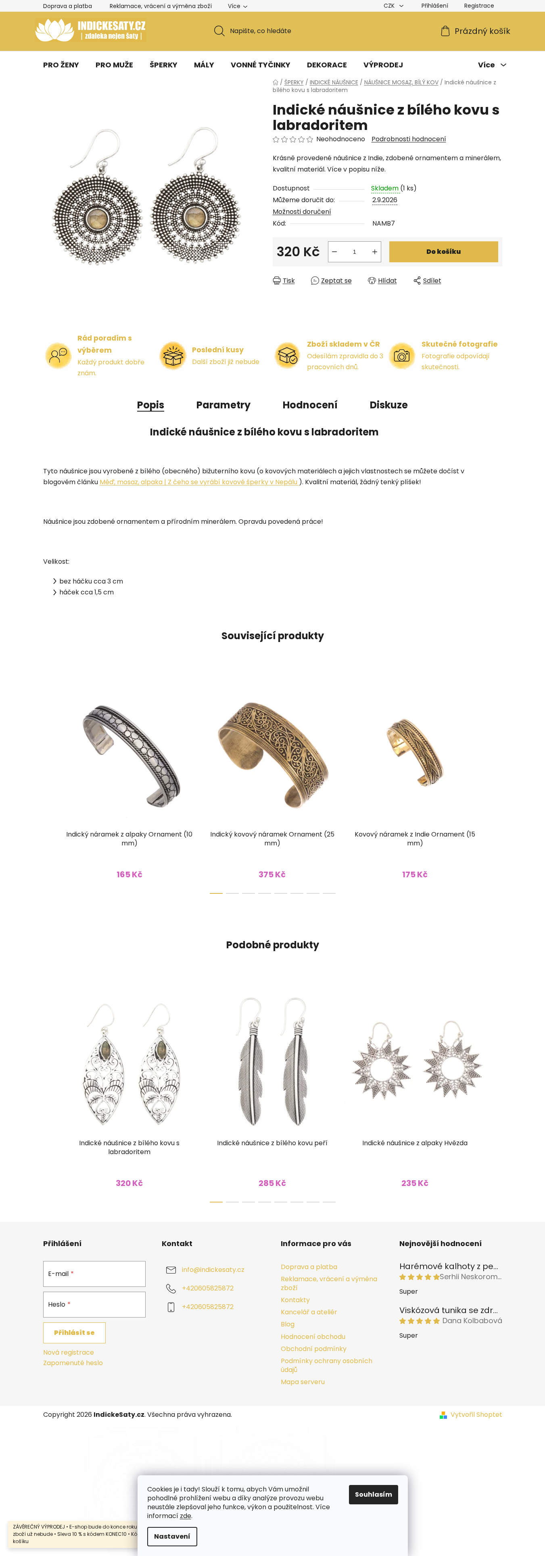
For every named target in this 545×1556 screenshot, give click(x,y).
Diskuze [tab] (389, 405)
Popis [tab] (150, 405)
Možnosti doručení (302, 211)
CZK (390, 6)
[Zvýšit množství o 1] (375, 252)
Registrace (479, 6)
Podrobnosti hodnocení (409, 139)
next (495, 786)
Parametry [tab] (223, 405)
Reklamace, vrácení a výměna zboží (161, 6)
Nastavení (172, 1536)
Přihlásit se (74, 1332)
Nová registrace (68, 1352)
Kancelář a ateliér (309, 1312)
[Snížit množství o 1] (334, 252)
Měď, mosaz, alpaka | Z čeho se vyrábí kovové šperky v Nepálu (199, 482)
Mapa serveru (303, 1382)
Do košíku (443, 251)
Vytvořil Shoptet (476, 1414)
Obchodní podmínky (314, 1348)
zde (185, 1515)
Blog (287, 1324)
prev (49, 786)
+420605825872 (208, 1288)
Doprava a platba (67, 6)
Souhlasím (373, 1494)
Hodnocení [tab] (310, 405)
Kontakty (295, 1300)
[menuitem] (61, 65)
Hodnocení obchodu (313, 1336)
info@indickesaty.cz (213, 1269)
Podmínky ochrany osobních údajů (326, 1365)
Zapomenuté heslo (73, 1363)
